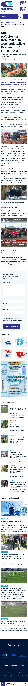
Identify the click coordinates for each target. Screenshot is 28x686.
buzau (20, 257)
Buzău (16, 257)
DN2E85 (3, 261)
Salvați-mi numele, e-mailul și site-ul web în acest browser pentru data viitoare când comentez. (13, 320)
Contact (22, 665)
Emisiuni (3, 16)
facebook (2, 12)
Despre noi (14, 665)
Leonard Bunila (12, 251)
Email (5, 304)
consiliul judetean (11, 259)
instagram (7, 12)
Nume (5, 298)
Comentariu (6, 282)
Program (6, 665)
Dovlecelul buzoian (11, 261)
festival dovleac (22, 261)
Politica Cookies (14, 667)
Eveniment (12, 450)
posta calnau (4, 265)
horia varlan (4, 263)
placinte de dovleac (13, 263)
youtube (4, 12)
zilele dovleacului (12, 265)
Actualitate (13, 420)
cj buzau (3, 259)
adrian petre (9, 257)
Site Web (5, 309)
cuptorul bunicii (21, 259)
